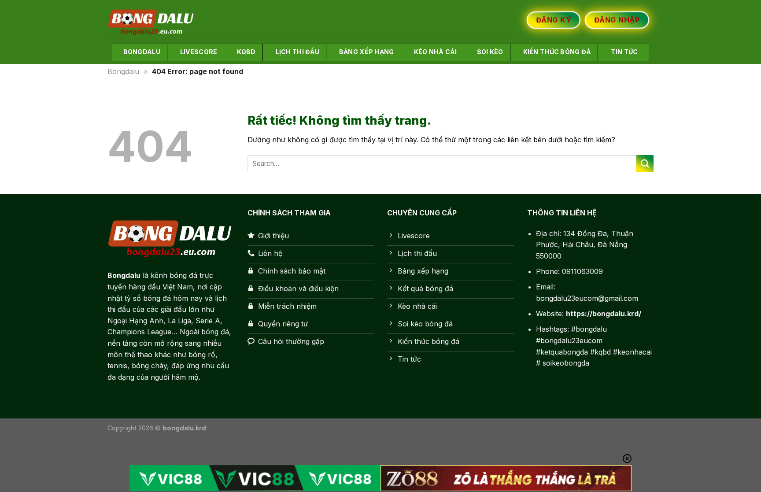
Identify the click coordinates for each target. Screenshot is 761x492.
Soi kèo (490, 51)
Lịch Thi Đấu (297, 51)
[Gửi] (645, 163)
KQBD (246, 51)
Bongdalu (141, 51)
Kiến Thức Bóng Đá (557, 51)
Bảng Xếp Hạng (366, 51)
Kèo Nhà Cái (435, 51)
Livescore (199, 51)
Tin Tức (624, 51)
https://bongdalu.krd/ (603, 313)
